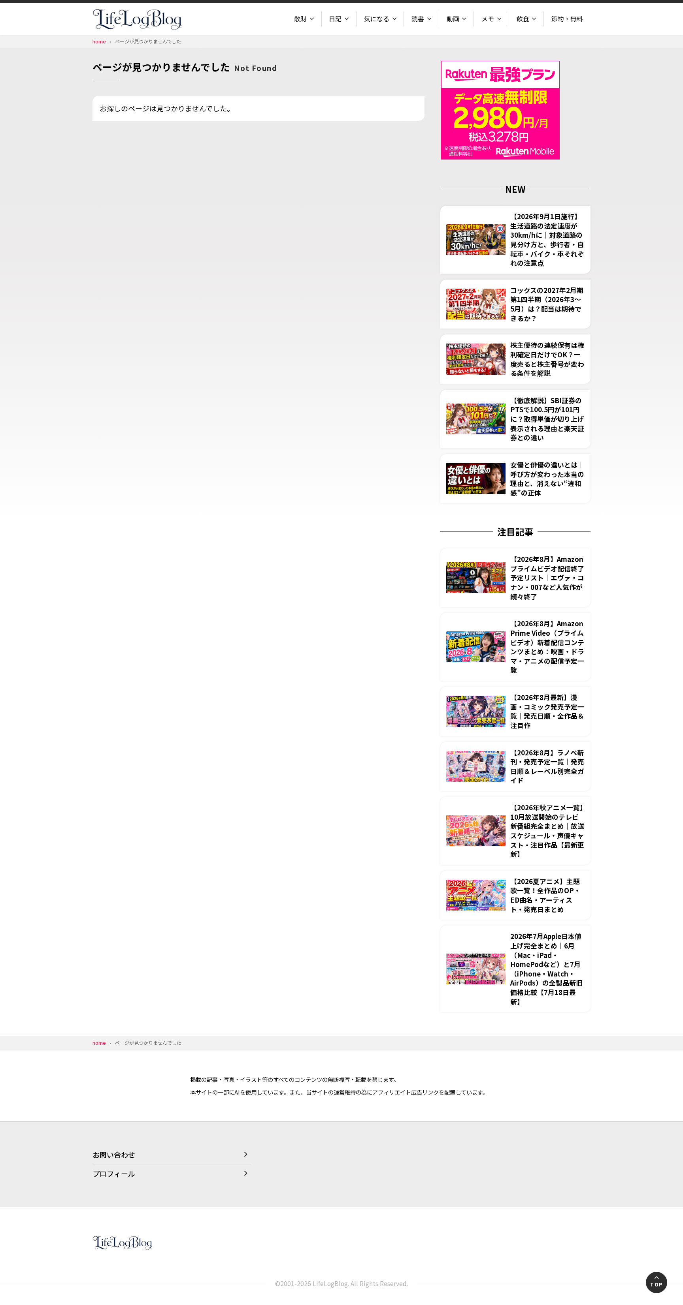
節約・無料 (567, 18)
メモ (487, 18)
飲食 (523, 18)
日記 (335, 18)
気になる (376, 18)
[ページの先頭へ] (656, 1282)
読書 (417, 18)
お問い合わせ (113, 1154)
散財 (300, 18)
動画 (453, 18)
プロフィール (113, 1173)
